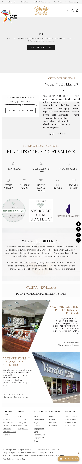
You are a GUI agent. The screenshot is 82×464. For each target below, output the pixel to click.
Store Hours (48, 453)
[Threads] (78, 240)
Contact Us (24, 2)
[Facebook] (78, 223)
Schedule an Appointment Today (30, 453)
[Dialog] (14, 164)
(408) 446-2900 (12, 2)
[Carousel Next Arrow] (77, 115)
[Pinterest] (78, 235)
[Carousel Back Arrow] (46, 115)
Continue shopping (41, 47)
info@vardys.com (71, 343)
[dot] (58, 133)
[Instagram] (78, 229)
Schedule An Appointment (41, 2)
